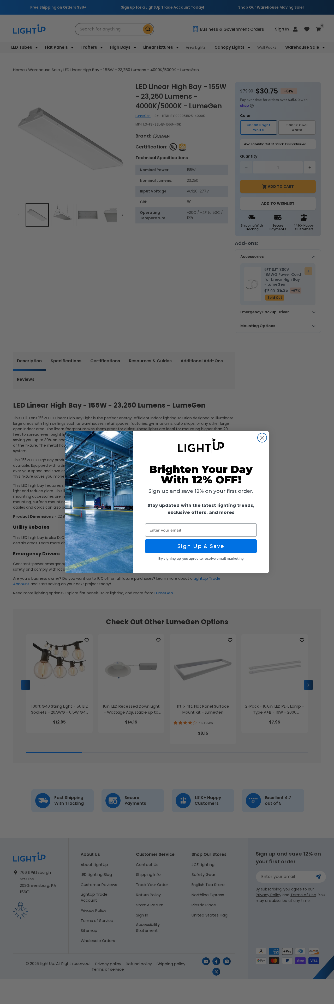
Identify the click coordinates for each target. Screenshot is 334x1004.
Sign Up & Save (200, 546)
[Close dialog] (262, 437)
